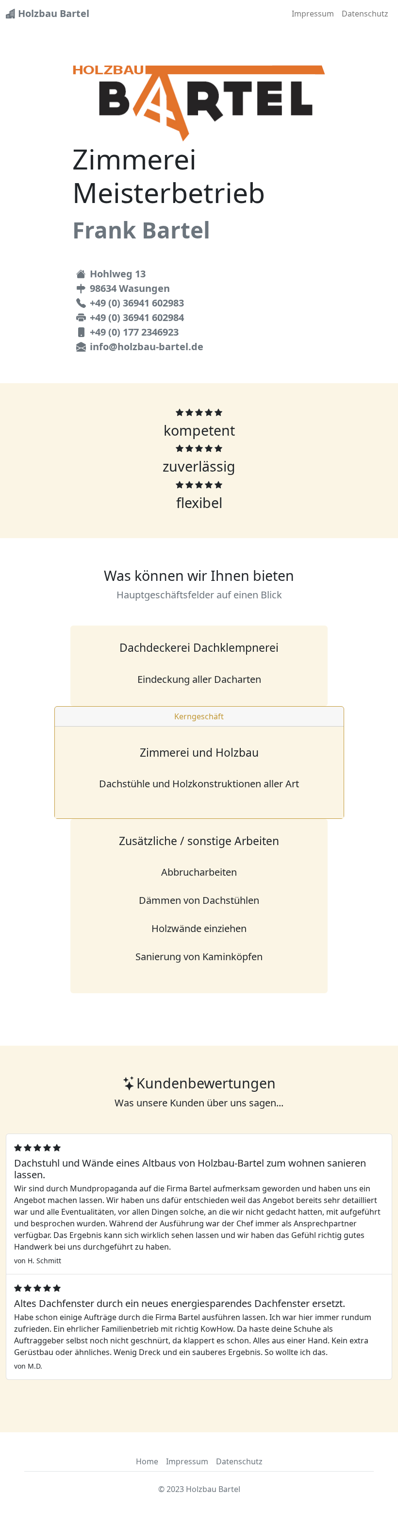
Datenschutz (365, 13)
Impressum (313, 13)
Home (147, 1461)
